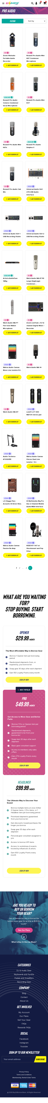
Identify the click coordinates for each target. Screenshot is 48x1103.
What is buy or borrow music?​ (24, 942)
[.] (24, 937)
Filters (12, 21)
